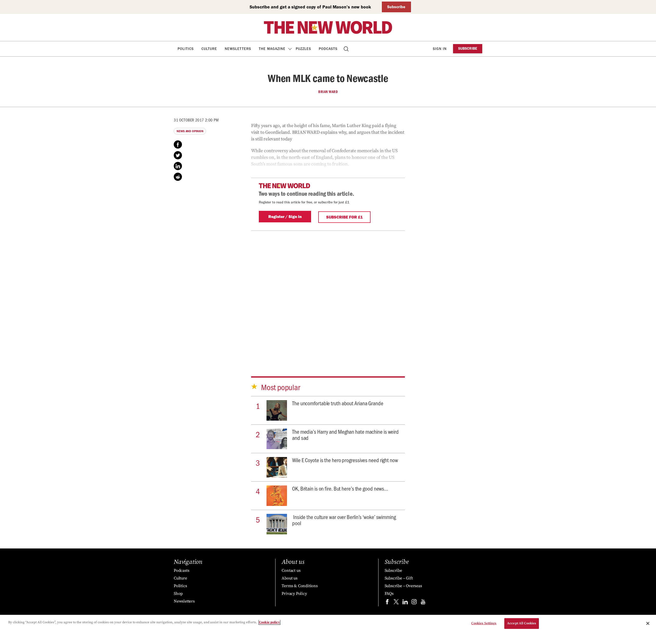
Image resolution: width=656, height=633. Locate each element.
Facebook (178, 144)
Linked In (178, 166)
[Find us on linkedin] (405, 603)
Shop (178, 593)
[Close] (647, 623)
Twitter (178, 155)
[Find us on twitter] (396, 603)
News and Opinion (190, 131)
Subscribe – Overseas (403, 585)
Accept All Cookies (521, 623)
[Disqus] (328, 295)
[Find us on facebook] (387, 603)
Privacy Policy (294, 593)
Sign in (440, 49)
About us (289, 578)
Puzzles (303, 49)
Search (346, 48)
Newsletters (238, 49)
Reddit (178, 177)
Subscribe (396, 6)
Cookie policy (269, 622)
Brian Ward (328, 91)
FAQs (389, 593)
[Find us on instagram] (414, 603)
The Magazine (272, 49)
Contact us (291, 570)
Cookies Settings (483, 623)
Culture (209, 49)
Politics (186, 49)
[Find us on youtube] (423, 603)
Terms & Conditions (299, 585)
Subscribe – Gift (399, 578)
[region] (328, 624)
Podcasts (328, 49)
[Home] (328, 27)
